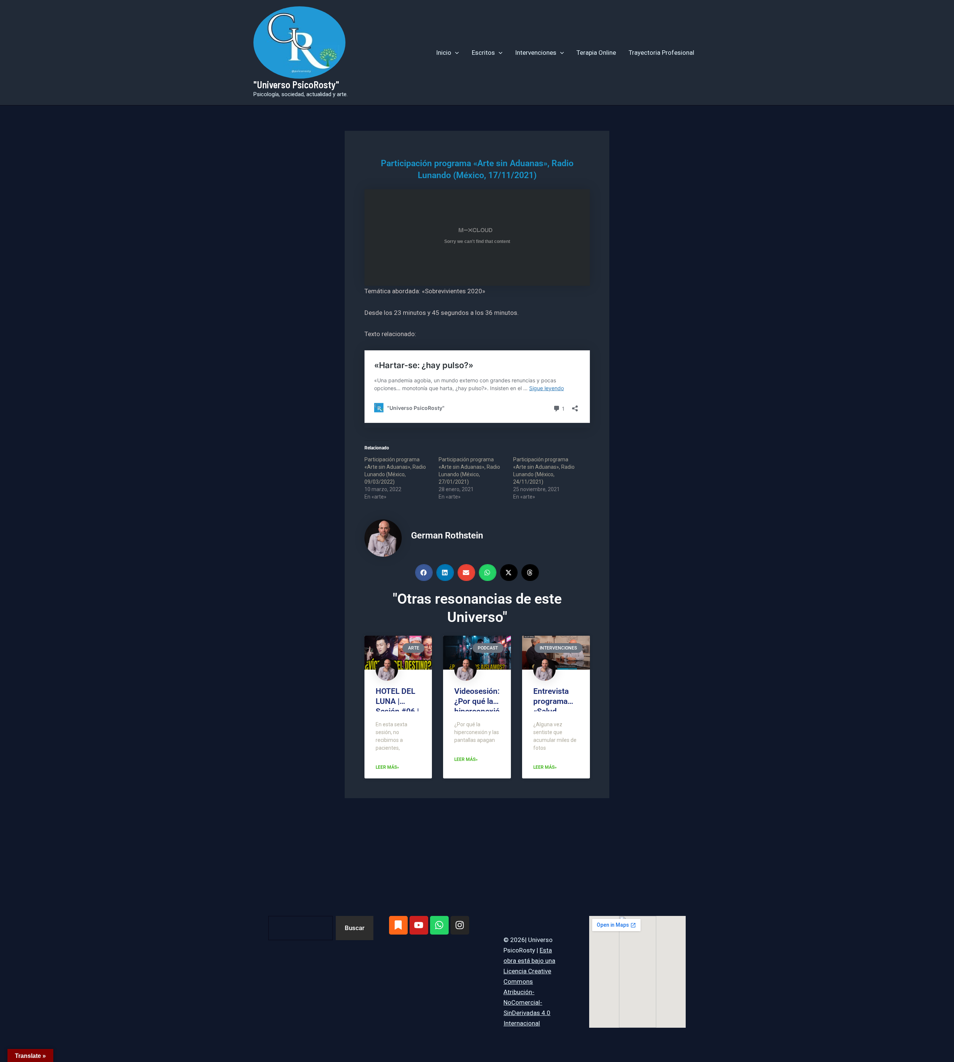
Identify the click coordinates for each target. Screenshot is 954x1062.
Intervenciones (535, 52)
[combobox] (300, 928)
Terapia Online (596, 52)
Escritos (483, 52)
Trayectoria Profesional (661, 52)
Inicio (443, 52)
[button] (455, 52)
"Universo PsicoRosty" (296, 84)
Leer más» (387, 767)
